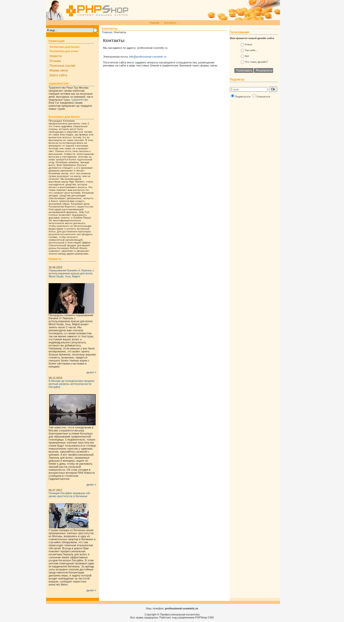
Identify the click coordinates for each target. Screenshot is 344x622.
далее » (91, 372)
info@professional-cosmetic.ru (147, 56)
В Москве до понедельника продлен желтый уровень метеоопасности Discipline (71, 383)
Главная (154, 22)
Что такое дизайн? (256, 61)
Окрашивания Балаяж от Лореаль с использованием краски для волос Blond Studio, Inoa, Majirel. (71, 273)
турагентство (79, 99)
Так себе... (251, 50)
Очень (248, 44)
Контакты (170, 22)
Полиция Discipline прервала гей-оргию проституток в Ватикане (70, 495)
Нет (247, 56)
